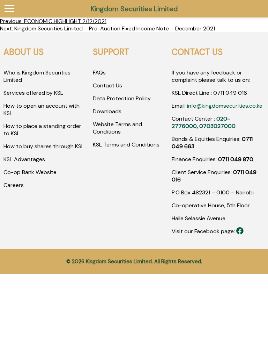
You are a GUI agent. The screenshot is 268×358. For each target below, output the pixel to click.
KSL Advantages (24, 159)
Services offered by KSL (33, 92)
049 (230, 92)
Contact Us (107, 85)
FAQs (99, 72)
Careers (13, 185)
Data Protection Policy (122, 98)
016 (242, 92)
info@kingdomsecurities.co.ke (224, 105)
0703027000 (217, 126)
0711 (218, 92)
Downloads (107, 111)
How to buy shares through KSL (43, 146)
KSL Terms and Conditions (126, 144)
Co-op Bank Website (30, 172)
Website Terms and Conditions (117, 128)
